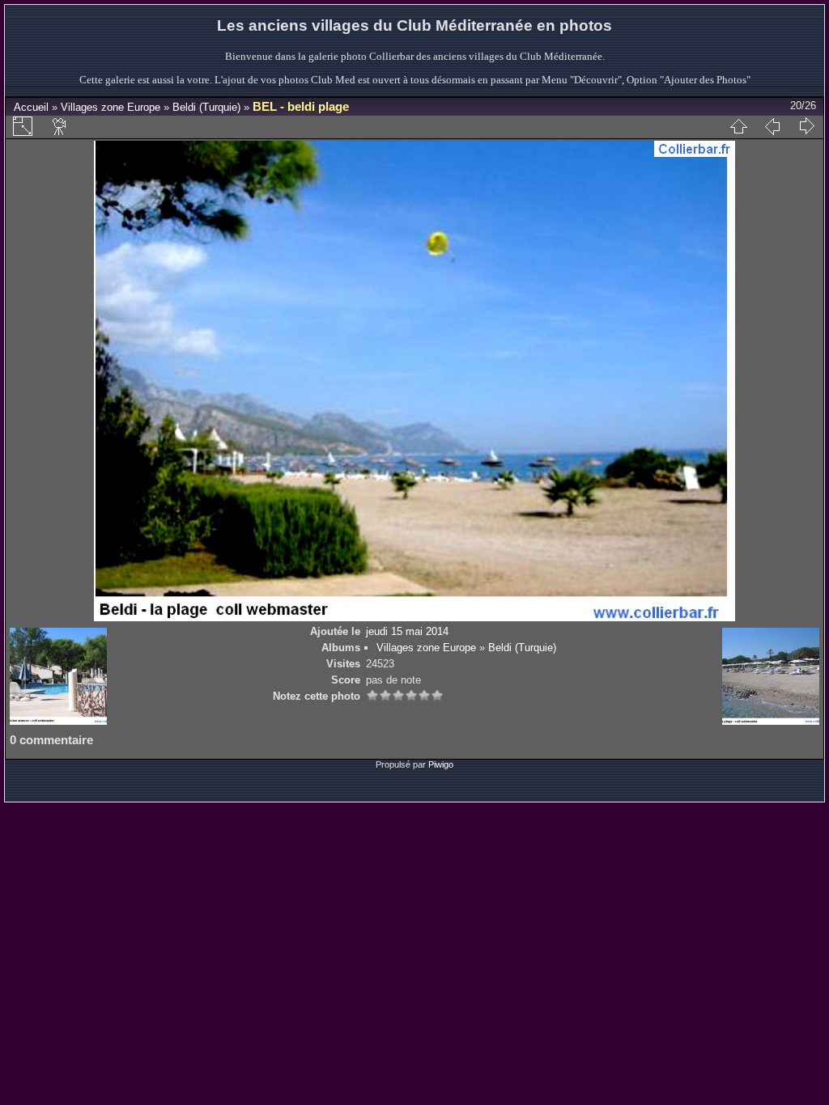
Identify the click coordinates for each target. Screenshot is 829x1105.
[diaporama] (60, 126)
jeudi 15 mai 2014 (407, 631)
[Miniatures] (738, 126)
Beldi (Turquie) (206, 107)
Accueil (31, 107)
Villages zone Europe (110, 107)
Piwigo (440, 764)
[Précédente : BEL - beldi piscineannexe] (772, 126)
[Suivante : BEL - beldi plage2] (806, 126)
